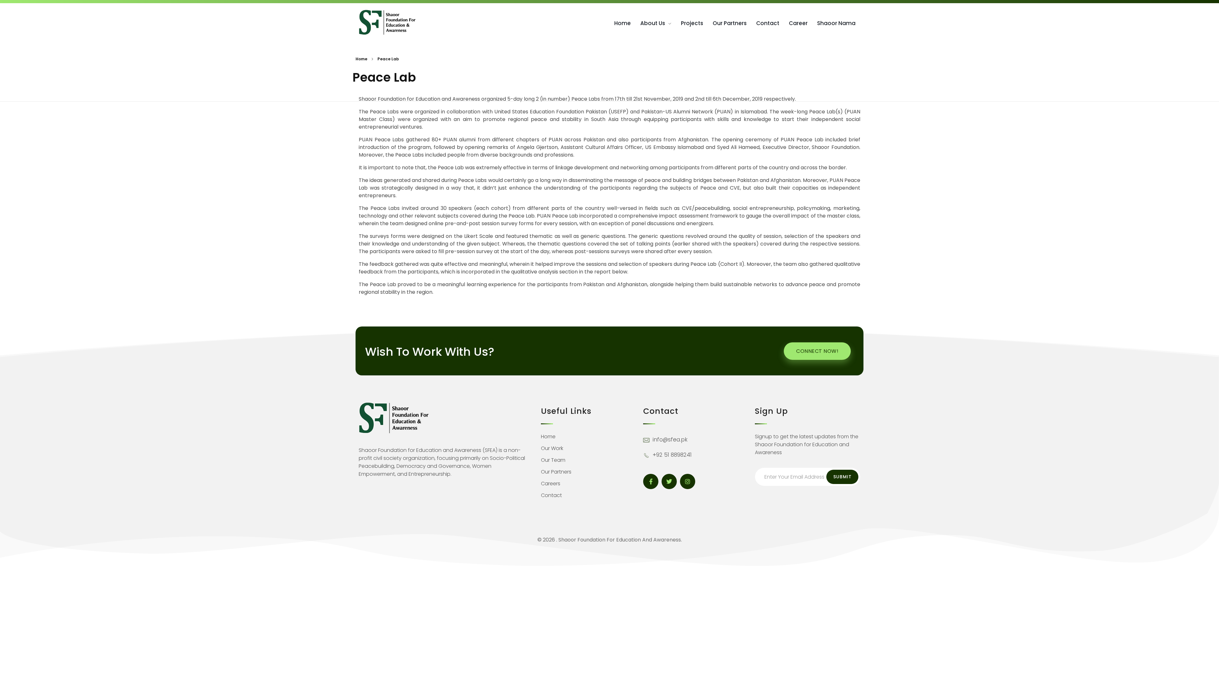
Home (361, 59)
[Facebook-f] (650, 481)
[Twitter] (669, 481)
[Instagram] (687, 481)
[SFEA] (387, 22)
